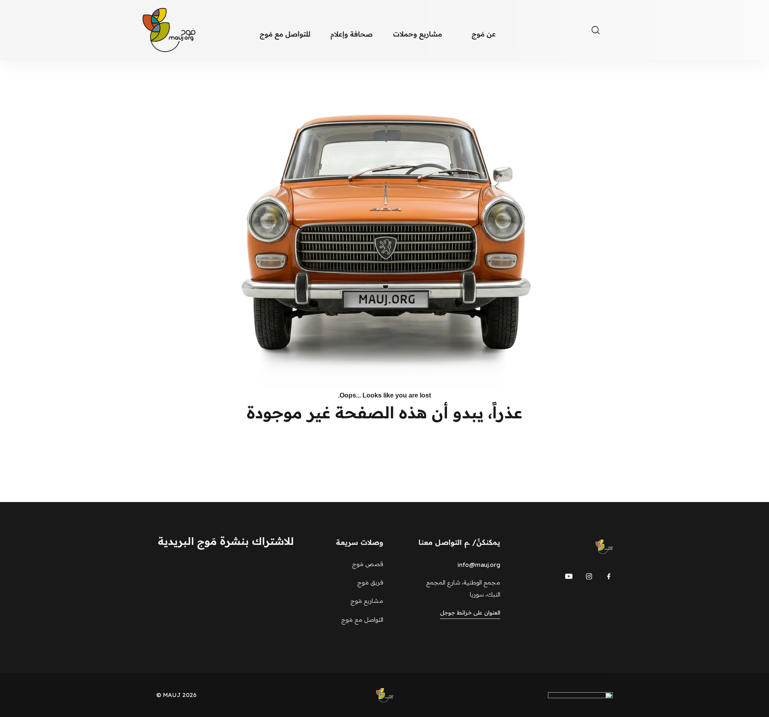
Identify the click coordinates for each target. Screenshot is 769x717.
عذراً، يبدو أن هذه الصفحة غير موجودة (384, 412)
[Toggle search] (595, 30)
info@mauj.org (478, 564)
